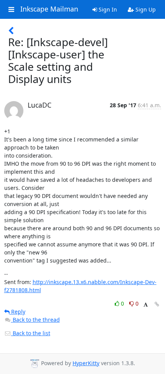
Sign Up (145, 9)
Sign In (107, 9)
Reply (17, 311)
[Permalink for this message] (157, 304)
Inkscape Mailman (49, 9)
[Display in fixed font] (145, 304)
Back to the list (30, 333)
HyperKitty (86, 363)
